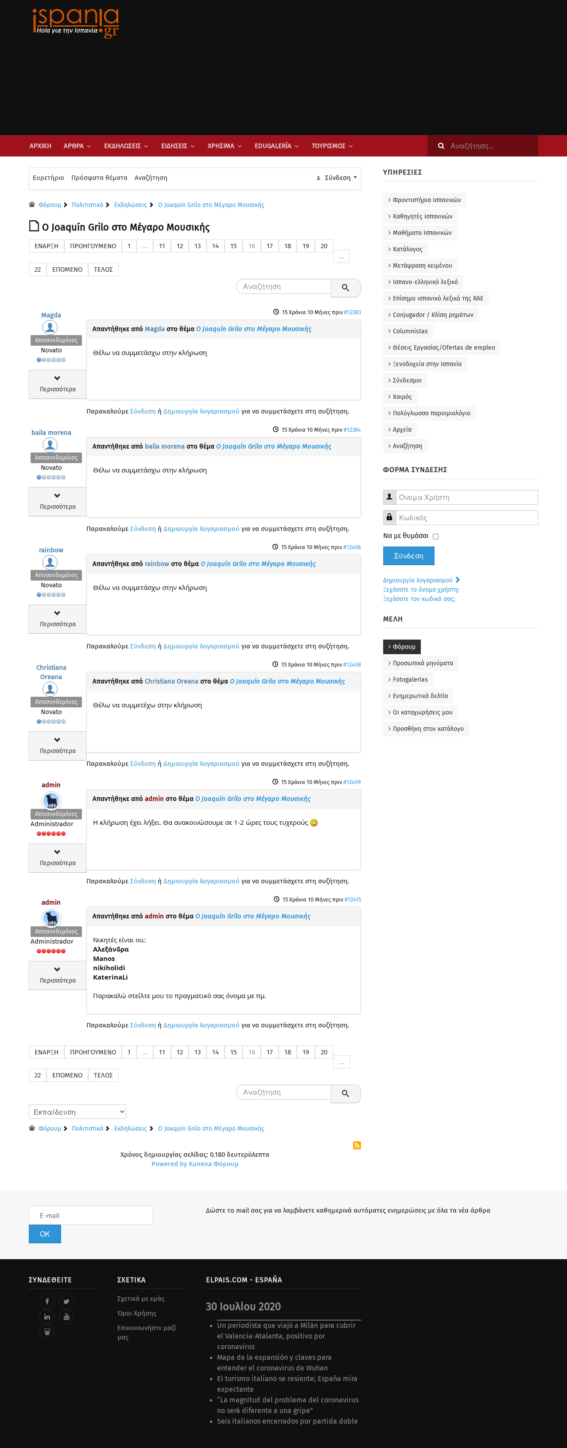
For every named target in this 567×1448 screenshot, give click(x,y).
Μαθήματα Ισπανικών (422, 233)
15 (233, 246)
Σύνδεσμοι (407, 380)
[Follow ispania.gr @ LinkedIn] (46, 1316)
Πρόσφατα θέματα (99, 178)
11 (162, 246)
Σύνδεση (143, 411)
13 (197, 246)
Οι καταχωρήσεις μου (423, 712)
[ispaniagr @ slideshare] (46, 1331)
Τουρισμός (329, 146)
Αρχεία (402, 429)
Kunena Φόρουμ (214, 1164)
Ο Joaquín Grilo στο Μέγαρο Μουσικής (253, 329)
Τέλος (103, 269)
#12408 (352, 664)
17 (270, 246)
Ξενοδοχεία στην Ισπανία (427, 364)
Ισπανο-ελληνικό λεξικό (425, 282)
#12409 (352, 782)
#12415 (353, 899)
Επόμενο (67, 269)
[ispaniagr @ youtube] (66, 1316)
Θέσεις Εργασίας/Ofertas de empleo (444, 347)
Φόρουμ (404, 647)
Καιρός (402, 397)
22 (38, 269)
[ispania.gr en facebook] (46, 1301)
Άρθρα (74, 146)
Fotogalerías (410, 679)
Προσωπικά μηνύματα (423, 663)
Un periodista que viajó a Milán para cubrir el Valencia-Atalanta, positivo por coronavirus (286, 1336)
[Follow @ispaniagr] (66, 1301)
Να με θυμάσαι (406, 535)
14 (215, 246)
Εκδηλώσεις (122, 146)
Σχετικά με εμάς (140, 1299)
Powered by (169, 1164)
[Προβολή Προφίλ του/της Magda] (51, 330)
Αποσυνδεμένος (56, 340)
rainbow (51, 550)
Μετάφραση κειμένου (422, 265)
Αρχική (40, 146)
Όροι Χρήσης (136, 1313)
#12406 (352, 547)
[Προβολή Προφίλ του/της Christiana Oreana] (51, 691)
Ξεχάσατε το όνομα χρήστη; (421, 589)
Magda (51, 315)
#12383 (352, 312)
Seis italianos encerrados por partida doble (287, 1421)
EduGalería (273, 146)
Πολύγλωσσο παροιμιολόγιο (431, 413)
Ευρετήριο (48, 178)
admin (51, 785)
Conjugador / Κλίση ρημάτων (433, 315)
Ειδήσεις (174, 146)
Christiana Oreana (171, 681)
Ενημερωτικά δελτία (420, 696)
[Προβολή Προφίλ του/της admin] (51, 799)
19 (306, 246)
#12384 (352, 429)
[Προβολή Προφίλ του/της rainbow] (51, 565)
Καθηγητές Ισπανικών (423, 216)
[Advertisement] (372, 67)
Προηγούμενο (93, 246)
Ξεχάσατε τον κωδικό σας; (419, 599)
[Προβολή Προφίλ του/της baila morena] (51, 447)
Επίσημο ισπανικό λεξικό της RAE (438, 298)
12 (180, 246)
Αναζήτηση (151, 178)
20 (324, 246)
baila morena (51, 433)
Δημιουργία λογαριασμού (201, 411)
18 (287, 246)
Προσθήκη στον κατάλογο (428, 729)
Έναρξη (46, 246)
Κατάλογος (408, 249)
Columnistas (410, 331)
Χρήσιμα (221, 146)
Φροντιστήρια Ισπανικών (427, 200)
